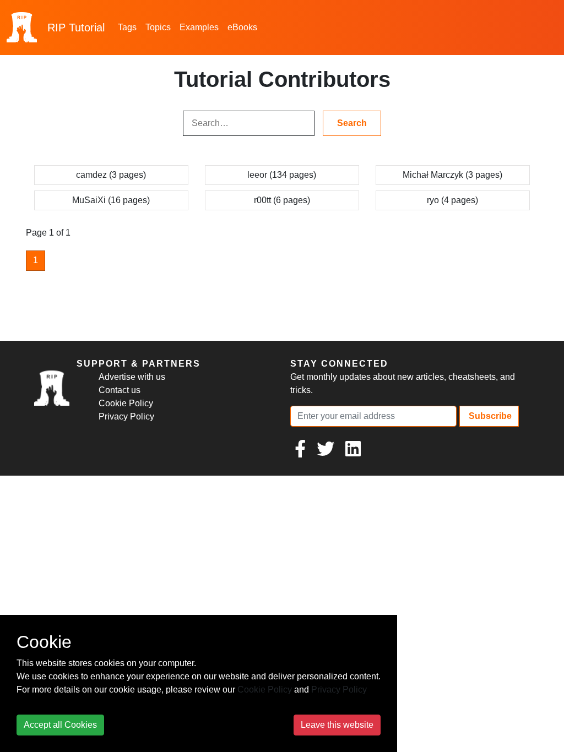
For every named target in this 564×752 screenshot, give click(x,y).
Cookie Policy (126, 403)
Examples (199, 27)
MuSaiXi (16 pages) (111, 200)
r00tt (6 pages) (282, 200)
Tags (127, 27)
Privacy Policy (126, 416)
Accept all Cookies (60, 724)
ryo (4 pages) (452, 200)
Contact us (119, 390)
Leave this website (337, 724)
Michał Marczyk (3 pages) (452, 174)
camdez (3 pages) (111, 174)
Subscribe (489, 416)
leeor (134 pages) (281, 174)
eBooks (242, 27)
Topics (158, 27)
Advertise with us (132, 377)
